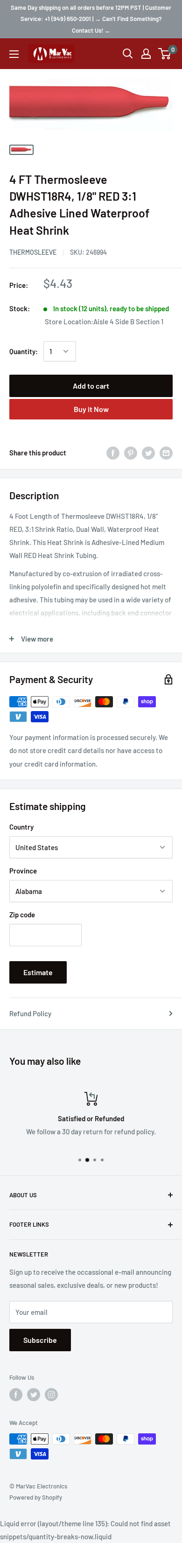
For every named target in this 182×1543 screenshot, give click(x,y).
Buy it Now (91, 409)
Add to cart (91, 385)
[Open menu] (14, 54)
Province (23, 870)
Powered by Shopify (35, 1497)
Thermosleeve (32, 252)
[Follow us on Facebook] (15, 1394)
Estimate (38, 972)
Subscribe (40, 1339)
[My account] (146, 54)
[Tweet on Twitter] (148, 453)
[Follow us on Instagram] (51, 1394)
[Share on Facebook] (112, 453)
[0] (165, 53)
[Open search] (128, 54)
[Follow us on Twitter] (33, 1394)
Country (21, 827)
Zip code (22, 914)
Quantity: (23, 351)
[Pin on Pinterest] (130, 453)
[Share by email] (166, 453)
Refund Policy (30, 1013)
